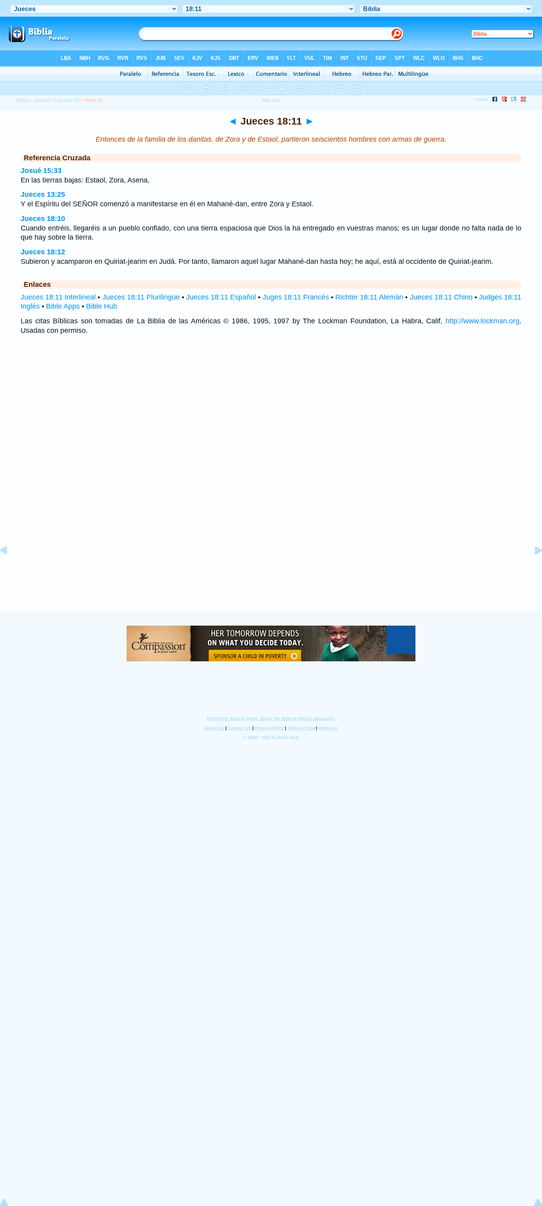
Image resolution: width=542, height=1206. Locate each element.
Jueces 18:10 (43, 219)
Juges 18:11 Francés (296, 297)
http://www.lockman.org (482, 321)
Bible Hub (101, 306)
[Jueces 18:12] (532, 568)
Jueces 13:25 (43, 194)
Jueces (41, 100)
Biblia (22, 100)
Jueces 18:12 (43, 252)
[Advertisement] (271, 562)
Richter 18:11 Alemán (369, 297)
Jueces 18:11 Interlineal (58, 297)
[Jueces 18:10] (10, 568)
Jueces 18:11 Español (221, 297)
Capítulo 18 (66, 100)
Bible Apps (63, 306)
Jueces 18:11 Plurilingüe (141, 297)
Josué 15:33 (41, 171)
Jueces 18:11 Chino (441, 297)
